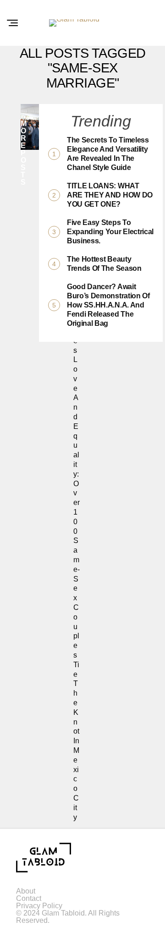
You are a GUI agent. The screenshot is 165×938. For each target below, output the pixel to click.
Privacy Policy (39, 906)
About (25, 891)
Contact (28, 898)
